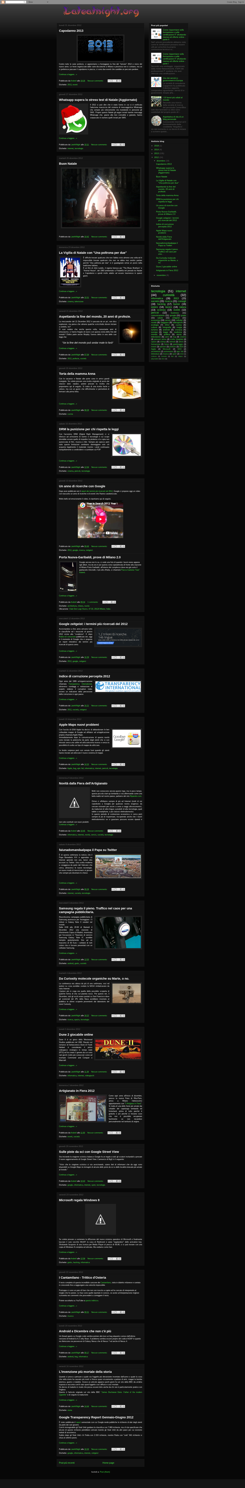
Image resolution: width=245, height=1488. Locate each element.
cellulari (179, 320)
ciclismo (154, 356)
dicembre (161, 161)
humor (176, 304)
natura (182, 307)
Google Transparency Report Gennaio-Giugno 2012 (96, 1417)
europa (154, 332)
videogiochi (89, 1076)
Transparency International (80, 684)
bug (74, 768)
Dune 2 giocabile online (76, 1034)
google (75, 550)
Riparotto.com (135, 796)
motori (153, 347)
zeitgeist (89, 550)
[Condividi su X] (114, 80)
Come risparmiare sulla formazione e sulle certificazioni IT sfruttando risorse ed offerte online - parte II (174, 34)
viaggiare (164, 322)
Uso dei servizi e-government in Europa (173, 79)
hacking (76, 1262)
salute (160, 318)
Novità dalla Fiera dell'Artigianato (83, 783)
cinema (70, 301)
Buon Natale (68, 163)
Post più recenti (67, 1463)
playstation (155, 359)
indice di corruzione (68, 637)
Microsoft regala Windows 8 (79, 1200)
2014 (156, 149)
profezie (76, 358)
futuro (166, 344)
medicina (178, 332)
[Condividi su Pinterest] (119, 80)
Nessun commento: (95, 81)
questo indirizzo (91, 1300)
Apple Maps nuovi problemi (79, 724)
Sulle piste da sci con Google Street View (89, 1152)
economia (155, 320)
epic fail (80, 768)
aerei (167, 337)
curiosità (168, 295)
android (70, 963)
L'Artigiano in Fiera (133, 1103)
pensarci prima (160, 339)
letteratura (155, 354)
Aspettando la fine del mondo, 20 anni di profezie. (95, 316)
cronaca (178, 330)
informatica (89, 768)
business (175, 313)
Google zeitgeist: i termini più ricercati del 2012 (93, 624)
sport (93, 1185)
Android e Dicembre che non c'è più (85, 1331)
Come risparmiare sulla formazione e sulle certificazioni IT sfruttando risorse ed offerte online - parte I (174, 59)
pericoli (77, 471)
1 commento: (93, 602)
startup (163, 342)
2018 (156, 146)
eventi (75, 85)
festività (164, 356)
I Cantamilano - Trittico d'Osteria (82, 1277)
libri (172, 356)
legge (165, 332)
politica (167, 334)
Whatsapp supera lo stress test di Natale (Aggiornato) (98, 100)
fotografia (167, 327)
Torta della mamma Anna (77, 373)
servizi (93, 835)
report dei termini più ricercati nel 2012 (97, 491)
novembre (161, 275)
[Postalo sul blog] (111, 80)
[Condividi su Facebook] (117, 80)
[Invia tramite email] (109, 80)
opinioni (163, 347)
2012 (69, 358)
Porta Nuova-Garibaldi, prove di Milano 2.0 (90, 557)
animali (172, 342)
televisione (79, 301)
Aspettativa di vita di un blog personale (173, 118)
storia (69, 1410)
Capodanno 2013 (71, 30)
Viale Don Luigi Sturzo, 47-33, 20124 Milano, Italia (89, 609)
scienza (161, 310)
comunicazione (158, 315)
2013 (69, 85)
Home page (108, 1463)
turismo (154, 330)
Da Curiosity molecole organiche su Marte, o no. (94, 978)
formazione (155, 344)
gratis (77, 963)
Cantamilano (106, 1282)
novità (86, 606)
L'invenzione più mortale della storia (85, 1372)
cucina (70, 414)
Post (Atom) (105, 1472)
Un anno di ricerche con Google (82, 486)
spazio (77, 1019)
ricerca (82, 550)
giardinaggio (178, 344)
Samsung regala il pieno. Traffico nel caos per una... (167, 251)
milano (80, 606)
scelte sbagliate (176, 339)
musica (70, 1316)
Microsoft (166, 349)
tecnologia (79, 148)
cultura (154, 327)
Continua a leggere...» (68, 74)
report (78, 1422)
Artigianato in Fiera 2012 (77, 1091)
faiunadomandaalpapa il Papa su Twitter (88, 850)
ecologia (155, 325)
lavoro (168, 307)
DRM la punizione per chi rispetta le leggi (89, 429)
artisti (181, 342)
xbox (163, 359)
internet (70, 148)
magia (179, 327)
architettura (72, 606)
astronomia (168, 351)
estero (154, 307)
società (83, 358)
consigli (182, 301)
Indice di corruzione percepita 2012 (84, 676)
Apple (69, 768)
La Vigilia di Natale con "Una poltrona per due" (93, 252)
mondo (154, 334)
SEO (179, 349)
